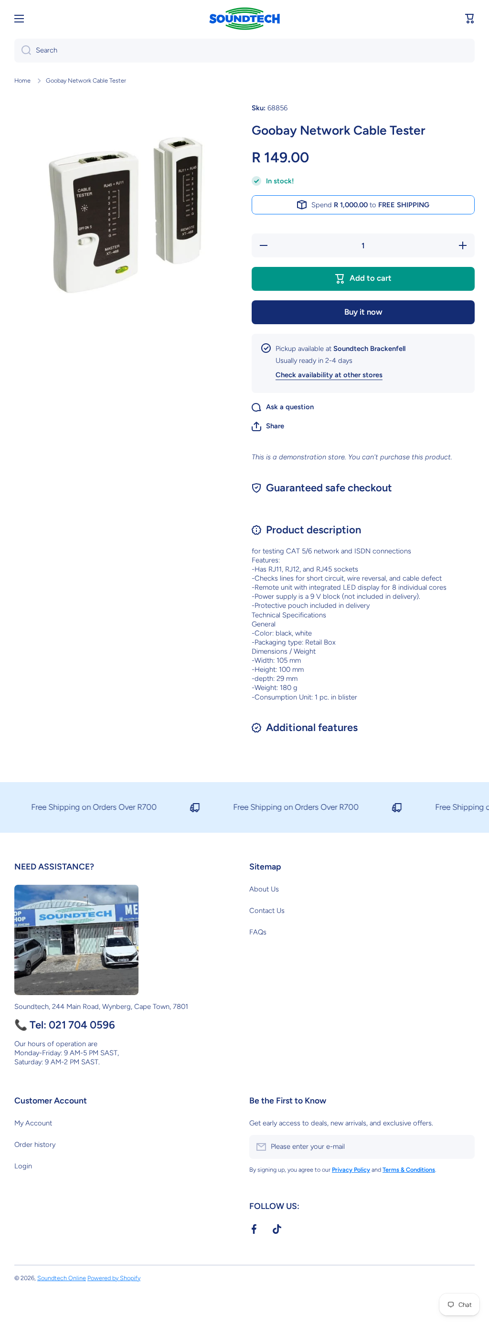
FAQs (257, 932)
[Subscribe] (463, 1147)
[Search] (22, 51)
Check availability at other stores (329, 375)
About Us (264, 889)
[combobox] (244, 51)
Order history (34, 1144)
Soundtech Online (61, 1278)
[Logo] (244, 19)
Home (22, 80)
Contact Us (267, 910)
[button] (470, 18)
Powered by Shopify (113, 1278)
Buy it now (363, 312)
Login (23, 1166)
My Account (33, 1123)
